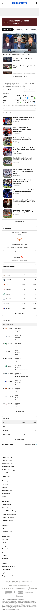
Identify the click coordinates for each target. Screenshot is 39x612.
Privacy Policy (6, 508)
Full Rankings (19, 439)
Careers (4, 487)
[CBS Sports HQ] (27, 581)
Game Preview (19, 252)
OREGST (8, 285)
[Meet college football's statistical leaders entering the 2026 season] (7, 203)
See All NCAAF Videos (19, 77)
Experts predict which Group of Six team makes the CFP (23, 118)
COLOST (8, 294)
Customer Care (7, 531)
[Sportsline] (20, 588)
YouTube (5, 539)
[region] (19, 43)
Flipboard (5, 558)
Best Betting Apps (8, 467)
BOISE (8, 308)
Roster (33, 30)
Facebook (5, 549)
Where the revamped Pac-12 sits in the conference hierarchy (24, 191)
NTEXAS (10, 344)
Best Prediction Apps (9, 470)
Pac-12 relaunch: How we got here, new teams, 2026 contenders (22, 181)
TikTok (4, 543)
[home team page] (19, 239)
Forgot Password (7, 576)
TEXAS (11, 329)
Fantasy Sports (7, 460)
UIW (9, 351)
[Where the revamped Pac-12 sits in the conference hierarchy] (7, 193)
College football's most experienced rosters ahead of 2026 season (22, 129)
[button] (2, 3)
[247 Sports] (8, 588)
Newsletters (6, 570)
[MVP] (20, 592)
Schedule (19, 30)
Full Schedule (19, 411)
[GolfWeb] (19, 596)
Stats (26, 30)
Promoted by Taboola (30, 444)
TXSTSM (8, 275)
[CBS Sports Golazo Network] (19, 585)
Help (3, 528)
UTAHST (8, 280)
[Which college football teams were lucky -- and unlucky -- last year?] (7, 173)
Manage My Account (8, 566)
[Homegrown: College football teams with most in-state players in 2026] (7, 151)
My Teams (5, 573)
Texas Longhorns (18, 244)
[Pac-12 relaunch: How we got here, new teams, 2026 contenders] (7, 183)
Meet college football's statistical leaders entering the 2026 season (24, 201)
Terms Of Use (6, 505)
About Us (5, 484)
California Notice (7, 520)
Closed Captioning (8, 517)
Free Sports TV (7, 463)
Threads (4, 555)
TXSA (9, 336)
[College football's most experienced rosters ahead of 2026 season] (7, 131)
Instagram (5, 546)
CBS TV (4, 497)
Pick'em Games (7, 457)
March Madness (7, 473)
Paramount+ (6, 493)
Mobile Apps (6, 476)
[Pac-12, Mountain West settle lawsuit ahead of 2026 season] (7, 161)
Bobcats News (7, 30)
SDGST (8, 304)
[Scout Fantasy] (29, 592)
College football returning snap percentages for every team (23, 138)
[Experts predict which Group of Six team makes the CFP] (7, 121)
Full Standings (19, 313)
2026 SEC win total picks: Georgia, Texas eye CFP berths (23, 211)
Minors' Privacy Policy (9, 511)
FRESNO (8, 299)
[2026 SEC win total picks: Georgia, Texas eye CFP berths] (7, 213)
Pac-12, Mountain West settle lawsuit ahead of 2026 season (22, 159)
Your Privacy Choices (9, 514)
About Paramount (7, 490)
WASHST (8, 289)
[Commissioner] (10, 592)
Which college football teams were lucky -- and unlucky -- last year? (23, 171)
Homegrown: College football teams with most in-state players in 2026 (24, 149)
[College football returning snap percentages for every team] (7, 141)
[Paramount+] (32, 588)
